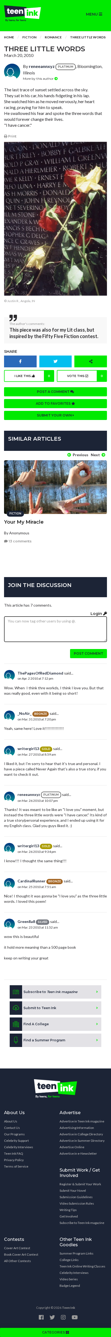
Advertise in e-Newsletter (78, 1153)
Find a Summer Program (44, 1040)
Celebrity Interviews (18, 1147)
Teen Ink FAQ (13, 1153)
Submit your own (55, 415)
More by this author (38, 79)
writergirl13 (28, 748)
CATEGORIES (54, 1332)
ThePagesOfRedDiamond (40, 673)
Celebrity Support (16, 1141)
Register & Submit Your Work (80, 1184)
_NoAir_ (25, 713)
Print (11, 136)
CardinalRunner (32, 881)
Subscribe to (50, 992)
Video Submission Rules (77, 1203)
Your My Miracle (24, 522)
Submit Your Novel (73, 1191)
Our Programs (14, 1134)
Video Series (69, 1279)
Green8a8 (26, 921)
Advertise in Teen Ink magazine (82, 1121)
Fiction (29, 37)
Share (10, 351)
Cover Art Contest (17, 1248)
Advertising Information (77, 1128)
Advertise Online (72, 1147)
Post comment (88, 653)
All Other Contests (17, 1261)
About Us (10, 1121)
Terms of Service (16, 1166)
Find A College (36, 1024)
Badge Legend (70, 1286)
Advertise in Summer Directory (82, 1141)
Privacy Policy (14, 1160)
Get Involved (69, 1216)
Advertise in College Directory (81, 1134)
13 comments (20, 541)
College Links (69, 1260)
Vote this (85, 376)
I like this (32, 376)
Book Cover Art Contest (21, 1254)
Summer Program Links (76, 1253)
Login (97, 613)
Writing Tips (68, 1210)
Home (9, 37)
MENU (92, 14)
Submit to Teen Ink (39, 1008)
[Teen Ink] (27, 13)
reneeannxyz (42, 66)
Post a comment (53, 392)
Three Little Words (88, 37)
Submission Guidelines (76, 1197)
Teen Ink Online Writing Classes (82, 1266)
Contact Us (12, 1128)
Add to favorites (53, 403)
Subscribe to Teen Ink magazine (82, 1223)
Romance (53, 37)
